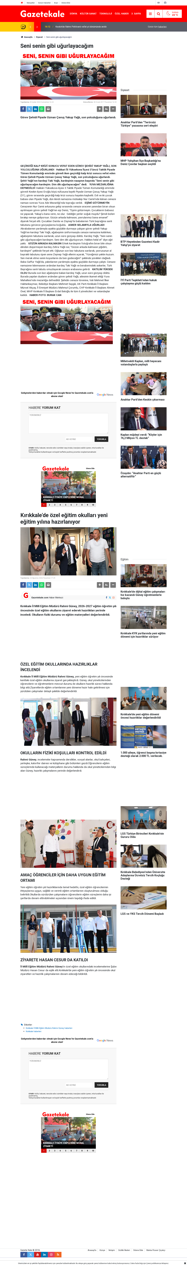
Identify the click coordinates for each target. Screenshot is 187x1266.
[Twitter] (29, 109)
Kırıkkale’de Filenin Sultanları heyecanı (73, 26)
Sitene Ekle (65, 3)
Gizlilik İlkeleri (124, 1250)
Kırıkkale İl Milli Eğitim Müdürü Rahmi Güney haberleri (49, 1028)
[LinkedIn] (35, 109)
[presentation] (30, 26)
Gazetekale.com (39, 597)
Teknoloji (105, 13)
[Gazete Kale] (42, 13)
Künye (102, 1250)
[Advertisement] (10, 73)
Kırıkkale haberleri (33, 1031)
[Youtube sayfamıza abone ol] (37, 1254)
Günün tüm (157, 26)
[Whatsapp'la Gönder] (41, 109)
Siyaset (39, 37)
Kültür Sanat (88, 13)
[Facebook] (23, 109)
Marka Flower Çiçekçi (155, 1250)
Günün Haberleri (44, 3)
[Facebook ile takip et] (106, 597)
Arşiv (56, 3)
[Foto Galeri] (165, 2)
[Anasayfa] (21, 3)
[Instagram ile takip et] (113, 597)
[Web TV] (158, 2)
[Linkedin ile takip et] (44, 1254)
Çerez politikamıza (153, 1263)
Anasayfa (28, 37)
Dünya (73, 13)
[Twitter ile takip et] (110, 597)
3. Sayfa (136, 13)
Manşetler (31, 3)
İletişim (112, 1250)
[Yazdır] (48, 109)
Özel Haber (122, 13)
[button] (99, 109)
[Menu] (150, 13)
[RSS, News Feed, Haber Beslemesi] (58, 1254)
